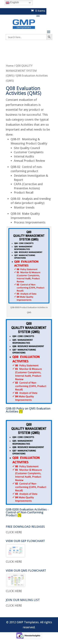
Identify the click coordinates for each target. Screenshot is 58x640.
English (14, 2)
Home (9, 65)
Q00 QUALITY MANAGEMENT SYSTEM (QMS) (21, 70)
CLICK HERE (14, 532)
